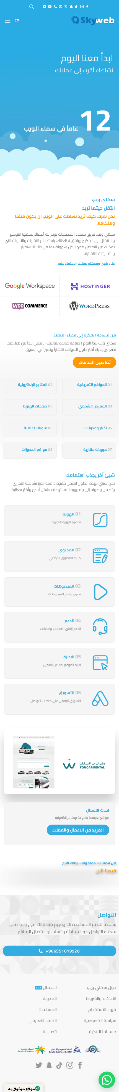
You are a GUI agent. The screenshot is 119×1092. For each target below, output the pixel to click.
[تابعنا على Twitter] (38, 1066)
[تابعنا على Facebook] (87, 7)
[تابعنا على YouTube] (49, 7)
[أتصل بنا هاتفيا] (55, 7)
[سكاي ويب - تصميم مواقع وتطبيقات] (87, 20)
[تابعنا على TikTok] (76, 7)
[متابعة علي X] (66, 7)
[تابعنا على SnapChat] (71, 7)
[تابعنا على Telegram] (44, 7)
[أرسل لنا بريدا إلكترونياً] (60, 7)
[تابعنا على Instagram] (82, 7)
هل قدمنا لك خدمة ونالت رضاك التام (88, 863)
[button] (31, 7)
